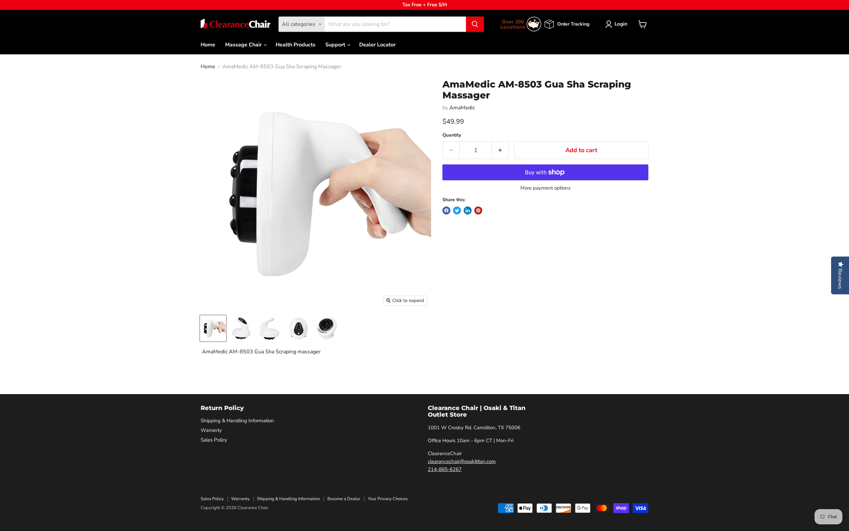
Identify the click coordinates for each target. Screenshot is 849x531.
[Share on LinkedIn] (468, 210)
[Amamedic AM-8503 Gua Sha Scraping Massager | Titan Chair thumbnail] (213, 328)
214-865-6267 (445, 469)
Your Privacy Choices (388, 499)
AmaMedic (462, 107)
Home (208, 44)
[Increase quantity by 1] (500, 150)
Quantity (451, 135)
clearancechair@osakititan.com (462, 461)
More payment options (545, 188)
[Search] (475, 24)
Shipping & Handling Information (237, 420)
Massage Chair (244, 44)
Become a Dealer (343, 499)
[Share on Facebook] (446, 210)
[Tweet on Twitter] (457, 210)
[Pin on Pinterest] (478, 210)
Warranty (211, 430)
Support (336, 44)
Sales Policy (214, 440)
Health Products (295, 44)
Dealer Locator (377, 44)
